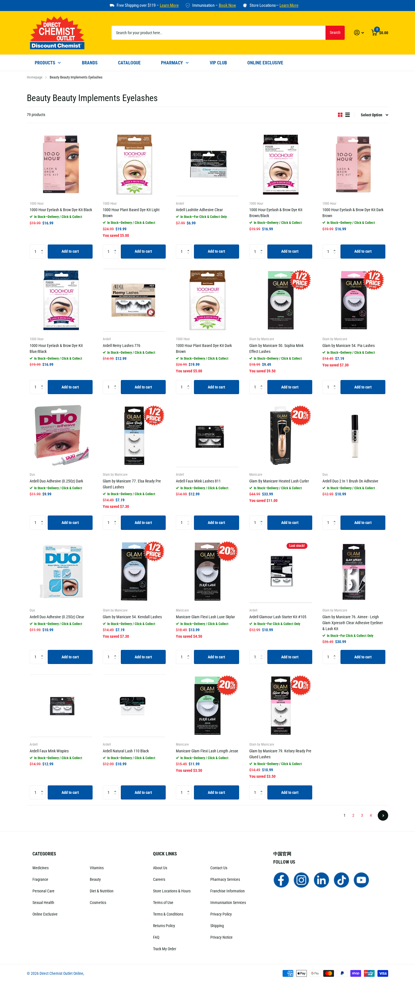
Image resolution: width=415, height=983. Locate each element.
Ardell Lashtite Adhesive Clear (199, 209)
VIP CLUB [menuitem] (218, 62)
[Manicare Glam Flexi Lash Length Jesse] (207, 705)
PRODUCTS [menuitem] (45, 62)
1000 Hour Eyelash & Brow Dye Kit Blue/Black (56, 348)
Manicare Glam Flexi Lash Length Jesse (207, 751)
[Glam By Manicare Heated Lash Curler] (280, 435)
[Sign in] (359, 32)
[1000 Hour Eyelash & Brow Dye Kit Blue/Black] (61, 300)
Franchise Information (227, 891)
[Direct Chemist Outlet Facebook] (281, 879)
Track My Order (164, 949)
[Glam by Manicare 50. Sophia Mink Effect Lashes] (280, 300)
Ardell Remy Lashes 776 (121, 345)
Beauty (95, 879)
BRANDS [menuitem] (90, 62)
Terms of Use (163, 902)
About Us (160, 868)
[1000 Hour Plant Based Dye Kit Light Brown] (134, 164)
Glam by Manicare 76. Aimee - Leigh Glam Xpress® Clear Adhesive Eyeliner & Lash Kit (352, 623)
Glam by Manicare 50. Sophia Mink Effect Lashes (276, 348)
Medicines (40, 868)
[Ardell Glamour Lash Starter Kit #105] (280, 571)
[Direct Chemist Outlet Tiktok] (341, 879)
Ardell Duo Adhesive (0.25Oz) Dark (56, 481)
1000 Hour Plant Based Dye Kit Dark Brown (204, 348)
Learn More (169, 5)
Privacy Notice (221, 937)
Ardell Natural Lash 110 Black (126, 751)
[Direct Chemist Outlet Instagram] (301, 879)
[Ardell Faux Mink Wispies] (61, 705)
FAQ (156, 937)
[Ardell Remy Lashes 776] (134, 300)
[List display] (347, 115)
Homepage (34, 77)
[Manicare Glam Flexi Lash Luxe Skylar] (207, 571)
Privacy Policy (221, 914)
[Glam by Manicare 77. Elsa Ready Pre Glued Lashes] (134, 435)
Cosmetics (98, 902)
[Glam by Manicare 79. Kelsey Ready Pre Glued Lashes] (280, 705)
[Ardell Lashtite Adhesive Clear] (207, 164)
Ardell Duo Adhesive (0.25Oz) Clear (57, 617)
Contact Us (218, 868)
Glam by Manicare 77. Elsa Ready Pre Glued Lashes (132, 484)
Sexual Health (43, 902)
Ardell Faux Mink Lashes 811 (198, 481)
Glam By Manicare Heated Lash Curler (279, 481)
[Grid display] (340, 115)
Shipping (217, 925)
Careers (159, 879)
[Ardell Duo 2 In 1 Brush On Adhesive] (353, 435)
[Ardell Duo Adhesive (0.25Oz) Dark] (61, 435)
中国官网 (282, 854)
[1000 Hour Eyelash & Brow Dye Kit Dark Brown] (353, 164)
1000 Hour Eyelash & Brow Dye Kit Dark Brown (352, 212)
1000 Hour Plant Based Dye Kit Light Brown (131, 212)
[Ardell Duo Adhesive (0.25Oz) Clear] (61, 571)
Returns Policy (164, 925)
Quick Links (165, 854)
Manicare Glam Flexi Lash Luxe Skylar (205, 617)
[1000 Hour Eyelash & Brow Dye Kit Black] (61, 164)
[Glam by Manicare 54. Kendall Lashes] (134, 571)
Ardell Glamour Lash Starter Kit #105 (277, 617)
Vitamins (97, 868)
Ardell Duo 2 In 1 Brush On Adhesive (350, 481)
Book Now (227, 5)
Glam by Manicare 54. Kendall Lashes (132, 617)
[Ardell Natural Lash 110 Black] (134, 705)
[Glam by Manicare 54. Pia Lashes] (353, 300)
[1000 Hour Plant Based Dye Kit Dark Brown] (207, 300)
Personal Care (43, 891)
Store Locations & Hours (172, 891)
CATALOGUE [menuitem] (129, 62)
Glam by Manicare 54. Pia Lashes (348, 345)
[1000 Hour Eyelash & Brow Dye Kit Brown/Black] (280, 164)
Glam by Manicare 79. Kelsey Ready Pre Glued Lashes (280, 754)
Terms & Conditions (168, 914)
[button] (43, 247)
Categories (44, 854)
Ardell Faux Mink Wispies (49, 751)
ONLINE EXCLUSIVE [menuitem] (265, 62)
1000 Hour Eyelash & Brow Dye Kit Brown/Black (275, 212)
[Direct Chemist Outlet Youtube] (361, 879)
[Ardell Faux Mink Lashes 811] (207, 435)
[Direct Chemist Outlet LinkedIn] (321, 879)
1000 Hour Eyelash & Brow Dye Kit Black (61, 209)
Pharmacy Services (225, 879)
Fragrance (40, 879)
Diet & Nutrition (101, 891)
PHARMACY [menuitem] (172, 62)
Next (383, 815)
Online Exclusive (45, 914)
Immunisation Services (228, 902)
